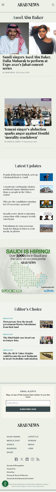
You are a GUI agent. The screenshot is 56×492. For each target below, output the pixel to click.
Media (31, 444)
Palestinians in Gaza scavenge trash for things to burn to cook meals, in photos (19, 228)
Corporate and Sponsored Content (20, 478)
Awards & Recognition (15, 465)
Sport (10, 452)
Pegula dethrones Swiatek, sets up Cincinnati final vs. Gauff (20, 176)
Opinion (32, 440)
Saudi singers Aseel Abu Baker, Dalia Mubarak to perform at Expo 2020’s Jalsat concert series (27, 62)
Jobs (30, 448)
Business (12, 448)
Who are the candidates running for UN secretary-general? (19, 203)
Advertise (10, 472)
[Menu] (3, 4)
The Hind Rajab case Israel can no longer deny (19, 339)
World (10, 444)
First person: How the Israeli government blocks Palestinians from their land (19, 324)
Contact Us (11, 469)
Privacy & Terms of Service (17, 475)
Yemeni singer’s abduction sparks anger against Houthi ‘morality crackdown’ (27, 133)
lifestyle (33, 437)
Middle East (8, 318)
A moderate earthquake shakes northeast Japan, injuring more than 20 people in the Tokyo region (19, 190)
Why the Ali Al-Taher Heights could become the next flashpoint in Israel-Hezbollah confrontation (20, 356)
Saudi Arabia (13, 437)
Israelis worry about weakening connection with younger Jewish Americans (19, 216)
